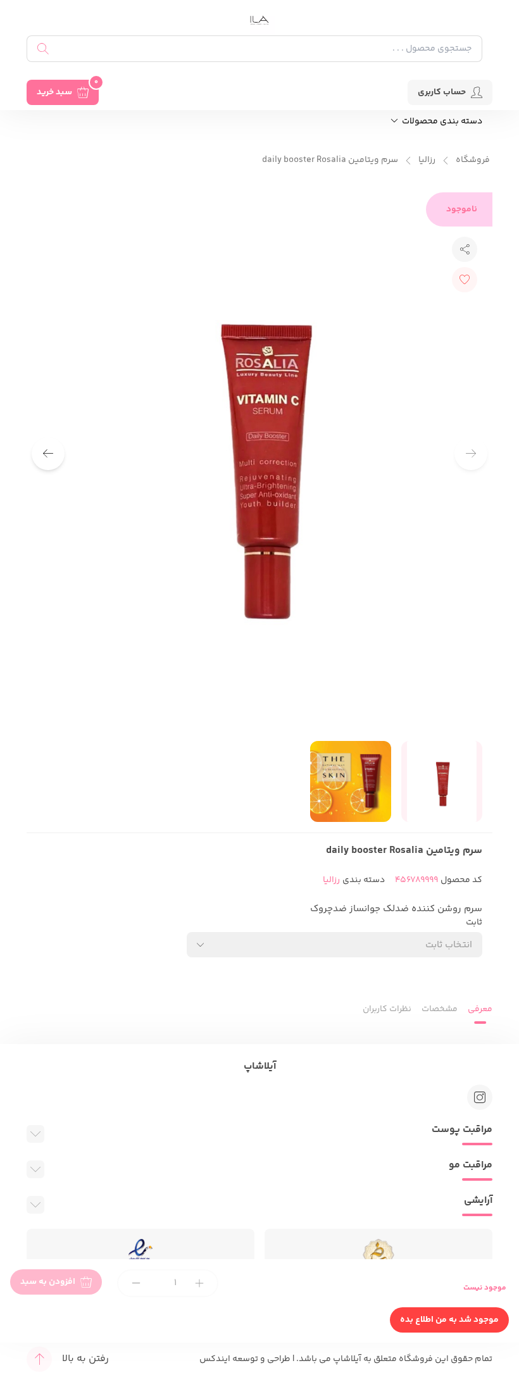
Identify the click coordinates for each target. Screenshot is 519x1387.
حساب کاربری (442, 92)
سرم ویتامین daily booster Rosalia (330, 160)
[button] (48, 453)
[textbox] (448, 945)
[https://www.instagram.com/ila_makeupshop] (479, 1097)
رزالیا (426, 160)
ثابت (474, 923)
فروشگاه (473, 160)
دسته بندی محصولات (441, 121)
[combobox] (334, 944)
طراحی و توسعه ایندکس (245, 1359)
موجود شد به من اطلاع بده (449, 1320)
